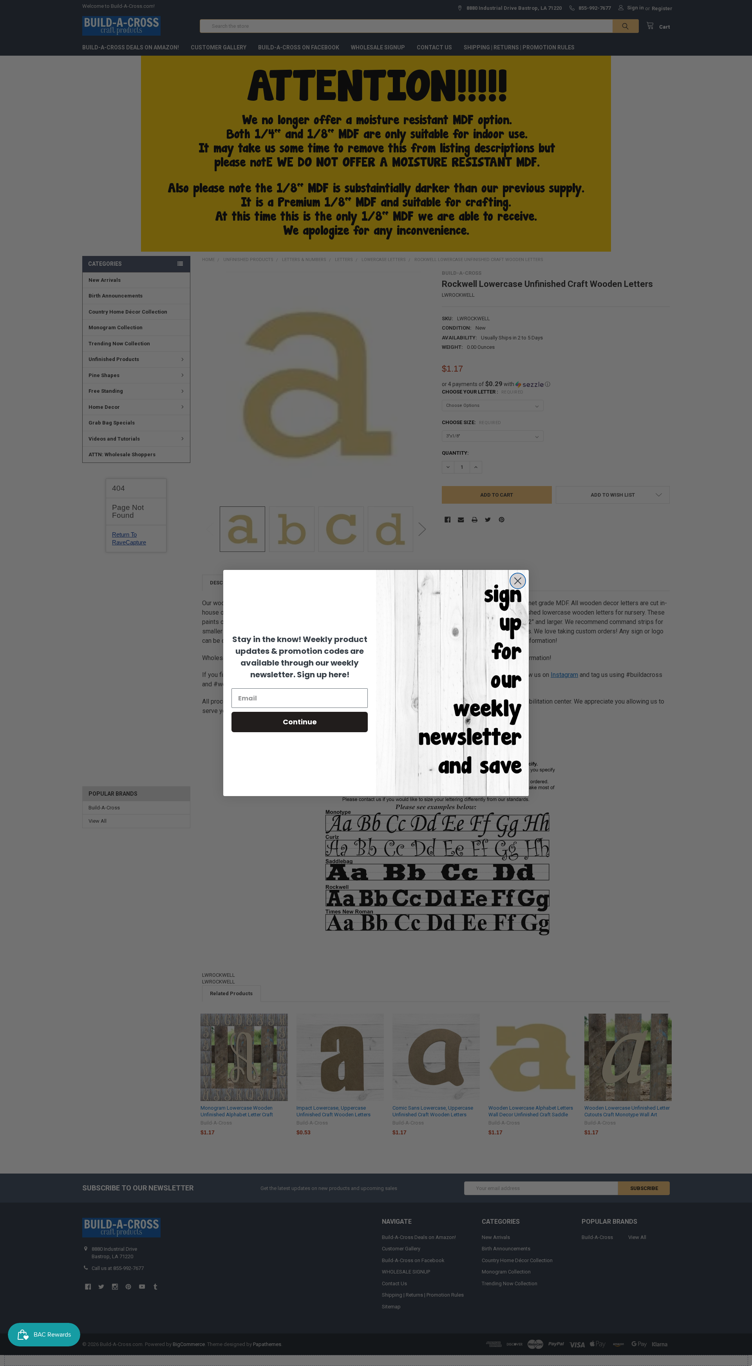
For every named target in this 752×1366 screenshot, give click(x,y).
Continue (300, 722)
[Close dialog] (518, 581)
